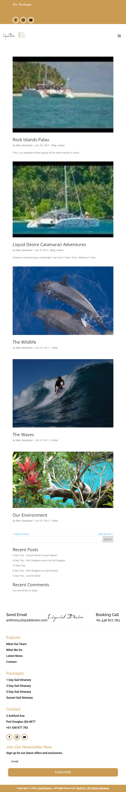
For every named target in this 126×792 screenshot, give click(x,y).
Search (108, 539)
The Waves (23, 434)
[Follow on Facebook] (16, 20)
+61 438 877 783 (108, 620)
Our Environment (30, 515)
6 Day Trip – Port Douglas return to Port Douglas (39, 560)
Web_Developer (24, 145)
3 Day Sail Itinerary (18, 685)
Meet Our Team (16, 644)
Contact (11, 661)
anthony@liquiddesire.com (26, 620)
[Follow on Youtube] (31, 20)
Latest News (14, 656)
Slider (55, 347)
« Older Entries (21, 534)
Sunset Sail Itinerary (19, 697)
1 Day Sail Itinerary (18, 680)
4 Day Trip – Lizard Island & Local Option (35, 555)
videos (61, 145)
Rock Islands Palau (31, 140)
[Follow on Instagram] (23, 20)
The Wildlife (24, 342)
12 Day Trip (19, 565)
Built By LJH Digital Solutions (93, 788)
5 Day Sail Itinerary (18, 691)
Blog (54, 145)
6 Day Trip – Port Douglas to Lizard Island (35, 570)
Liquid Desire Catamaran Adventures (49, 244)
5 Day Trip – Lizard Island (26, 575)
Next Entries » (105, 534)
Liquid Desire (45, 788)
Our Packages (22, 4)
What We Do (14, 650)
